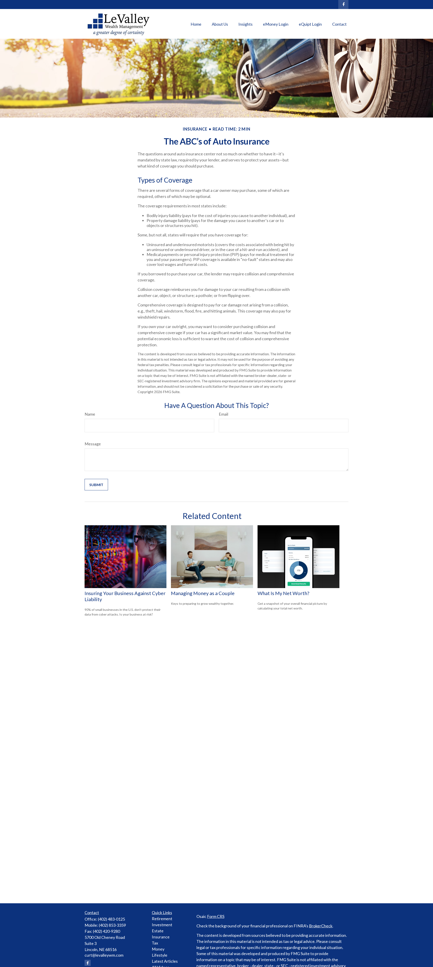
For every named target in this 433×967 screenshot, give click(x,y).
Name (90, 414)
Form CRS (215, 916)
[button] (196, 23)
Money (158, 949)
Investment (162, 924)
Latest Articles (165, 961)
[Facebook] (343, 4)
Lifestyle (159, 955)
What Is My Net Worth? (283, 593)
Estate (158, 930)
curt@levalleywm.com (104, 955)
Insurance (161, 936)
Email (223, 414)
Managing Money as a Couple (203, 593)
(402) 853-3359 (112, 925)
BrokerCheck (320, 925)
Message (93, 443)
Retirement (162, 918)
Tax (155, 942)
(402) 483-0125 (111, 919)
